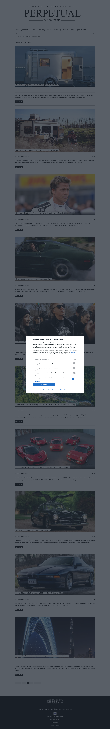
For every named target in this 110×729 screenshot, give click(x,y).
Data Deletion (46, 389)
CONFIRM (44, 384)
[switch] (74, 363)
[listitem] (55, 359)
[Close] (80, 339)
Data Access (55, 389)
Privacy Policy (63, 389)
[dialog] (55, 364)
